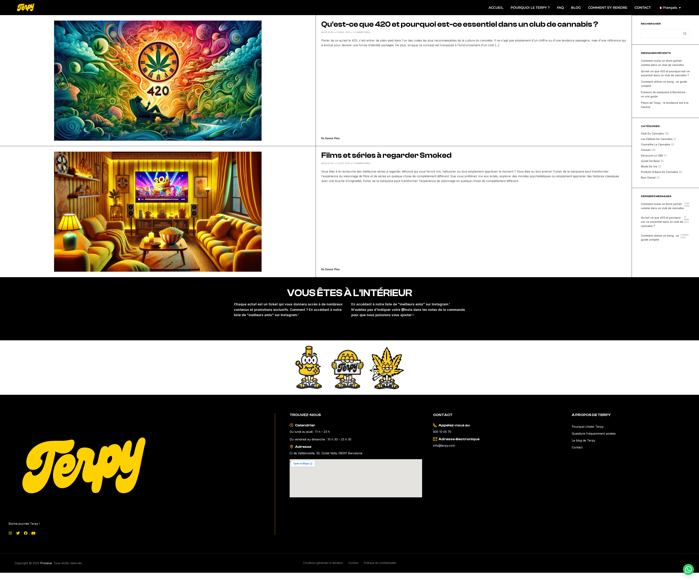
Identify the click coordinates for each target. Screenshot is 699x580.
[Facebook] (25, 533)
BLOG (576, 8)
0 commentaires (361, 32)
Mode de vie (327, 32)
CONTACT (643, 8)
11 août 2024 (343, 163)
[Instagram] (10, 533)
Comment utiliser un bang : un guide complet (660, 237)
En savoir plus (330, 138)
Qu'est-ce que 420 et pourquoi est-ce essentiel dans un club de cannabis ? (459, 24)
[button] (688, 569)
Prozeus (46, 563)
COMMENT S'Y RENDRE (607, 8)
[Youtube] (33, 533)
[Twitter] (18, 533)
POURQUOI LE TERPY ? (530, 8)
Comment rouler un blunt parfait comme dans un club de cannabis (662, 206)
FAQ (560, 8)
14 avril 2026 (343, 32)
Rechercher (651, 24)
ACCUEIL (496, 8)
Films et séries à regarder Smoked (386, 155)
